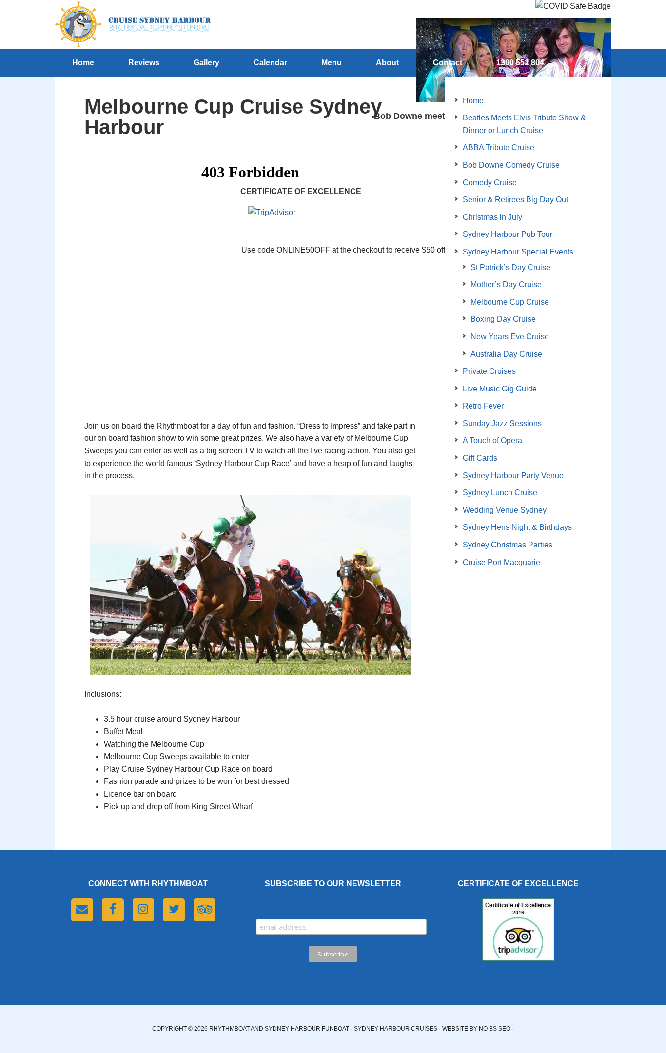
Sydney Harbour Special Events (518, 252)
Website (455, 1028)
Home (473, 101)
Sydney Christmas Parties (507, 545)
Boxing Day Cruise (503, 319)
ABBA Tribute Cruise (498, 147)
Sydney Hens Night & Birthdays (517, 527)
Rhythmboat (133, 24)
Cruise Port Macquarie (501, 562)
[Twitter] (174, 909)
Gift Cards (480, 458)
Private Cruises (489, 371)
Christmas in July (492, 217)
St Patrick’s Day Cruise (510, 267)
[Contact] (82, 909)
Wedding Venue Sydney (505, 510)
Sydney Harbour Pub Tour (507, 234)
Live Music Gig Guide (500, 389)
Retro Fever (483, 406)
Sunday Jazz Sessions (502, 423)
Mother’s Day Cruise (506, 284)
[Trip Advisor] (204, 909)
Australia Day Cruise (506, 354)
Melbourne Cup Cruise (509, 302)
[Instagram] (144, 909)
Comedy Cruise (490, 182)
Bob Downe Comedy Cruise (511, 165)
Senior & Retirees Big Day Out (515, 199)
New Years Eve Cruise (509, 336)
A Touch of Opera (492, 440)
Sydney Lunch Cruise (500, 492)
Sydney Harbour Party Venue (513, 475)
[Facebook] (113, 909)
